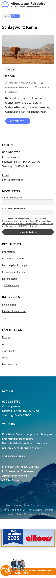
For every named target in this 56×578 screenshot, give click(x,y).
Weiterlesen (17, 121)
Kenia (10, 76)
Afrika (10, 69)
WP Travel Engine (33, 509)
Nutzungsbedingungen (15, 265)
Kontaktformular (12, 179)
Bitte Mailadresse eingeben (14, 208)
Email (5, 175)
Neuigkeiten (9, 304)
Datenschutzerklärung (14, 258)
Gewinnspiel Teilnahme (15, 271)
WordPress (16, 514)
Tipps (5, 318)
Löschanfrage (11, 285)
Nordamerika (9, 364)
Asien (5, 357)
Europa (6, 337)
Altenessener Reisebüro (28, 3)
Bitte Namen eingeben (12, 197)
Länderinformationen (14, 311)
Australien (8, 350)
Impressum (8, 251)
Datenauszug (9, 278)
